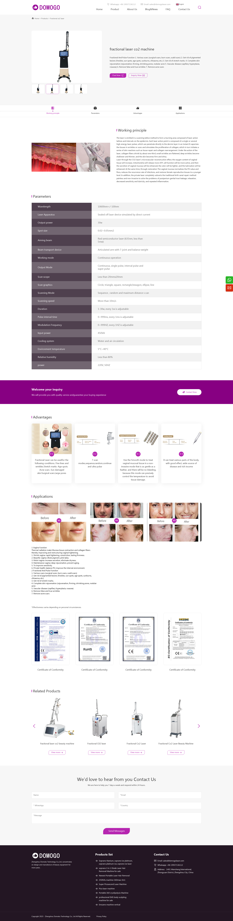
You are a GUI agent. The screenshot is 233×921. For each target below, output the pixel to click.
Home (99, 9)
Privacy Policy (101, 916)
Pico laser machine (107, 888)
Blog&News (151, 9)
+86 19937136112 (175, 865)
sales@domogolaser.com (173, 861)
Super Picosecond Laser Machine (112, 884)
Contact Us (184, 9)
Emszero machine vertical (109, 904)
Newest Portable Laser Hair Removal (114, 875)
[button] (34, 726)
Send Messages (116, 831)
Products (44, 19)
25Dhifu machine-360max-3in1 (112, 880)
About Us (132, 9)
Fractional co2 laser (57, 19)
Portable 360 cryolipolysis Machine (113, 893)
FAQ (168, 9)
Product (115, 9)
